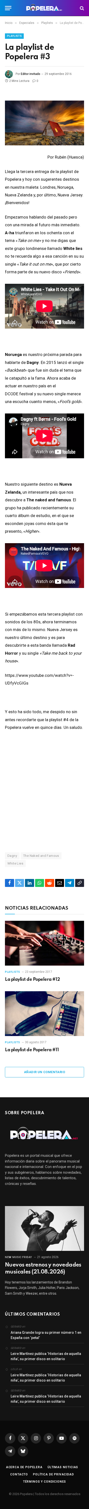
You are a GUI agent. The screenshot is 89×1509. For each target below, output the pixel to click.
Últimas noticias (62, 1467)
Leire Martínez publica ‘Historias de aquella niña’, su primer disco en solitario (46, 1356)
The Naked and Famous (41, 856)
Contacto (19, 1474)
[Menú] (8, 8)
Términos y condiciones (44, 1481)
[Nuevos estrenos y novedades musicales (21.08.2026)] (44, 1228)
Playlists (14, 36)
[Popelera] (44, 8)
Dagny (12, 856)
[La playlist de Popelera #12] (44, 943)
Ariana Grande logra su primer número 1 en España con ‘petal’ (46, 1335)
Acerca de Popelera (24, 1467)
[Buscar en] (81, 8)
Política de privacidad (53, 1474)
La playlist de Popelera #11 (32, 1050)
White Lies (15, 863)
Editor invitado (30, 74)
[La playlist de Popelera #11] (44, 1013)
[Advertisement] (44, 791)
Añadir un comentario (44, 1072)
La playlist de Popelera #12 (32, 979)
